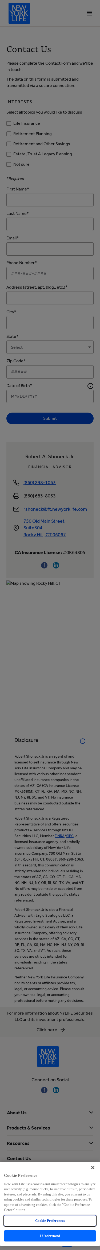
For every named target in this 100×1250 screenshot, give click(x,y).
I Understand (50, 1236)
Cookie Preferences (50, 1221)
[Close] (93, 1167)
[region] (50, 1204)
